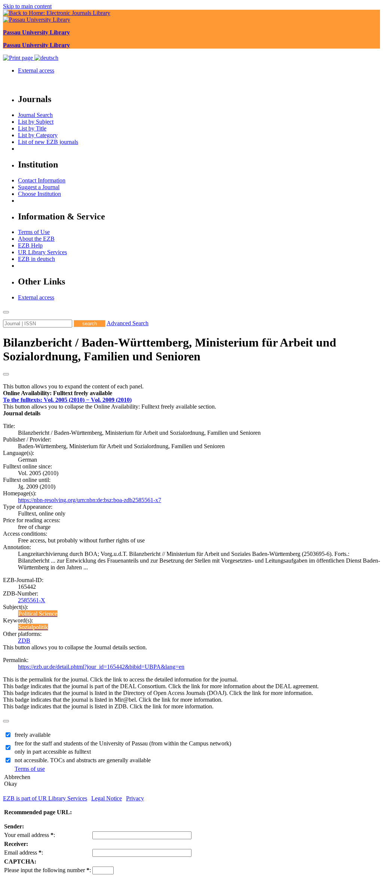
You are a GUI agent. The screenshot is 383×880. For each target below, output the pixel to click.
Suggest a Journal (38, 187)
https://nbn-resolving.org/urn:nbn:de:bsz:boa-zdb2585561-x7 (89, 500)
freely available (32, 735)
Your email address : (29, 835)
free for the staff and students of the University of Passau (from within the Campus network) (123, 743)
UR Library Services (42, 252)
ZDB (24, 640)
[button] (57, 393)
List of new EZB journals (48, 142)
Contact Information (41, 180)
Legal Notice (106, 798)
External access (36, 70)
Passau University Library (36, 32)
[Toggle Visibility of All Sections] (6, 374)
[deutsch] (46, 58)
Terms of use (30, 769)
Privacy (135, 798)
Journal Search (35, 115)
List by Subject (35, 122)
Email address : (23, 852)
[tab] (191, 393)
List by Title (32, 128)
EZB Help (30, 245)
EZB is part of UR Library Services (45, 798)
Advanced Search (127, 323)
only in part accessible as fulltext (53, 751)
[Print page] (18, 58)
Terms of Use (34, 232)
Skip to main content (27, 6)
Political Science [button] (37, 613)
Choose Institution (39, 194)
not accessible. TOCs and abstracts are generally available (83, 760)
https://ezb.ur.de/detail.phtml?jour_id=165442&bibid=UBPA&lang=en (101, 667)
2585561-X (31, 600)
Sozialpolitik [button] (33, 627)
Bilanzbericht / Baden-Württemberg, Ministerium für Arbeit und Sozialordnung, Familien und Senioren (169, 349)
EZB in (36, 259)
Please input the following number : (47, 870)
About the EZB (36, 239)
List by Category (38, 135)
